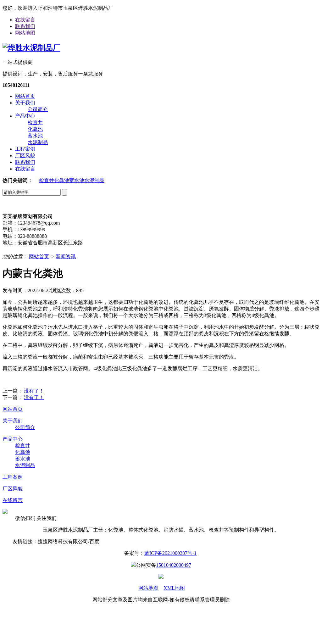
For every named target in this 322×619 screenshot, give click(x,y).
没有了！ (34, 390)
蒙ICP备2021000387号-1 (170, 553)
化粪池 (35, 129)
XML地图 (174, 588)
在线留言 (25, 19)
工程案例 (25, 149)
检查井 (35, 122)
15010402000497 (173, 565)
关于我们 (25, 102)
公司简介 (38, 109)
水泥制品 (38, 142)
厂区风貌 (25, 155)
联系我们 (25, 26)
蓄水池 (35, 135)
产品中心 (25, 116)
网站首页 (25, 96)
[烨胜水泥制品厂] (31, 48)
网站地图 (25, 33)
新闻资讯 (66, 256)
